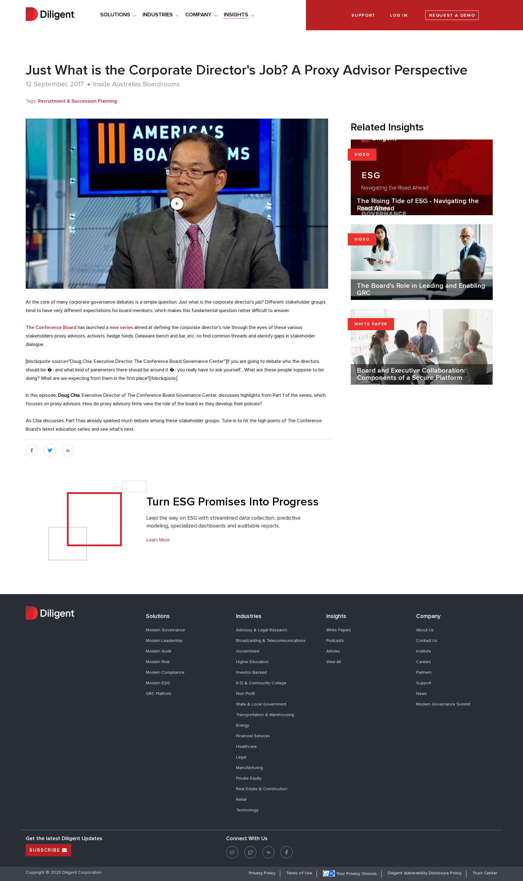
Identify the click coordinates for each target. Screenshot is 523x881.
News (421, 694)
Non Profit (245, 694)
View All (333, 662)
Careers (423, 662)
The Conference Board (51, 327)
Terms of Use (299, 873)
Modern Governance (165, 630)
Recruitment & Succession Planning (77, 101)
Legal (241, 757)
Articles (333, 651)
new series (121, 327)
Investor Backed (251, 672)
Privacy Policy (262, 873)
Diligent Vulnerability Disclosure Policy (425, 873)
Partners (424, 672)
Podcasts (335, 641)
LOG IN (399, 15)
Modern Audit (158, 651)
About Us (425, 630)
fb (28, 448)
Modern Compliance (165, 672)
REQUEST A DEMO (452, 15)
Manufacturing (249, 768)
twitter (50, 448)
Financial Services (253, 736)
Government (247, 651)
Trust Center (484, 873)
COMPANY (198, 15)
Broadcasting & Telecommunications (271, 641)
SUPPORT (363, 15)
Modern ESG (158, 683)
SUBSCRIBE (45, 850)
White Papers (338, 630)
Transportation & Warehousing (265, 715)
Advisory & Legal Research (261, 630)
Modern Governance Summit (443, 704)
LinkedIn (268, 848)
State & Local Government (261, 704)
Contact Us (426, 641)
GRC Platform (158, 694)
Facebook (287, 848)
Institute (423, 651)
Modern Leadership (164, 641)
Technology (247, 810)
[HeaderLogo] (50, 15)
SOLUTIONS (115, 15)
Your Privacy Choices (356, 874)
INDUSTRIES (158, 15)
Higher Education (252, 662)
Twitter (250, 848)
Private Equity (249, 778)
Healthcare (246, 747)
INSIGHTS (236, 15)
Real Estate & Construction (262, 789)
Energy (242, 725)
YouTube (232, 848)
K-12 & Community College (261, 683)
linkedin (68, 448)
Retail (241, 799)
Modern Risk (157, 662)
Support (423, 683)
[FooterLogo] (81, 614)
